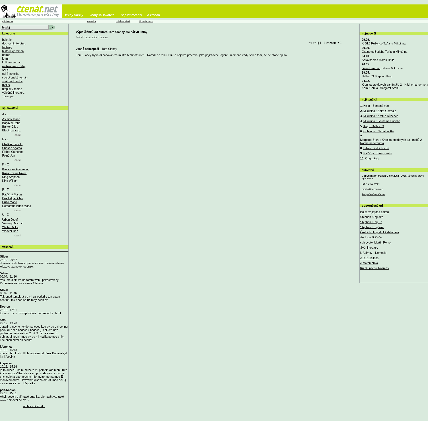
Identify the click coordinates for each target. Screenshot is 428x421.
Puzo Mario (9, 202)
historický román (13, 51)
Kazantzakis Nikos (14, 173)
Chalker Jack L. (12, 144)
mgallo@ (372, 189)
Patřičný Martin (12, 194)
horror (6, 54)
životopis (8, 96)
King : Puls (372, 158)
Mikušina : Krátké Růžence (380, 116)
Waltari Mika (10, 227)
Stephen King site (371, 217)
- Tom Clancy (96, 48)
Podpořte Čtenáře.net (373, 194)
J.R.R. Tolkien (369, 258)
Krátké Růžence (372, 43)
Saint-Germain (371, 68)
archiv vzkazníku (34, 406)
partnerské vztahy (13, 66)
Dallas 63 (368, 76)
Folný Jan (8, 155)
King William (10, 180)
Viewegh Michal (12, 223)
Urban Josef (10, 219)
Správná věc (370, 60)
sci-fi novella (10, 73)
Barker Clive (10, 126)
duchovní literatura (14, 43)
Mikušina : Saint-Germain (379, 111)
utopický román (12, 89)
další (17, 135)
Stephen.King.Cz (371, 222)
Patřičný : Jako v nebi (377, 153)
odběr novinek (123, 21)
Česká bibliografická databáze (379, 232)
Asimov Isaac (11, 119)
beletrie (7, 39)
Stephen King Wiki (372, 227)
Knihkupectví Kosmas (374, 268)
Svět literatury (369, 247)
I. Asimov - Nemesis (373, 252)
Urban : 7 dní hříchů (376, 148)
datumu (104, 37)
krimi (5, 58)
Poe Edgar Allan (12, 198)
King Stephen (11, 177)
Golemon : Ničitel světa (378, 131)
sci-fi (5, 70)
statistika (91, 21)
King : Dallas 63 (373, 126)
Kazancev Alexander (15, 169)
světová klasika (12, 81)
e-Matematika (369, 263)
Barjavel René (11, 123)
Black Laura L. (11, 130)
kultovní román (11, 62)
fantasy (7, 47)
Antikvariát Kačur (371, 237)
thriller (6, 85)
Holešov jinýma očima (374, 212)
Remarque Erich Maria (16, 205)
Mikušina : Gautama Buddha (381, 121)
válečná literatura (13, 92)
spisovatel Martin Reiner (375, 242)
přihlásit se (7, 21)
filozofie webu (146, 21)
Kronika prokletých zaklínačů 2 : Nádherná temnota (395, 84)
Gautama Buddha (373, 51)
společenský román (14, 77)
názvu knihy (91, 37)
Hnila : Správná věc (376, 105)
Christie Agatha (12, 148)
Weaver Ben (10, 231)
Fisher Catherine (12, 151)
